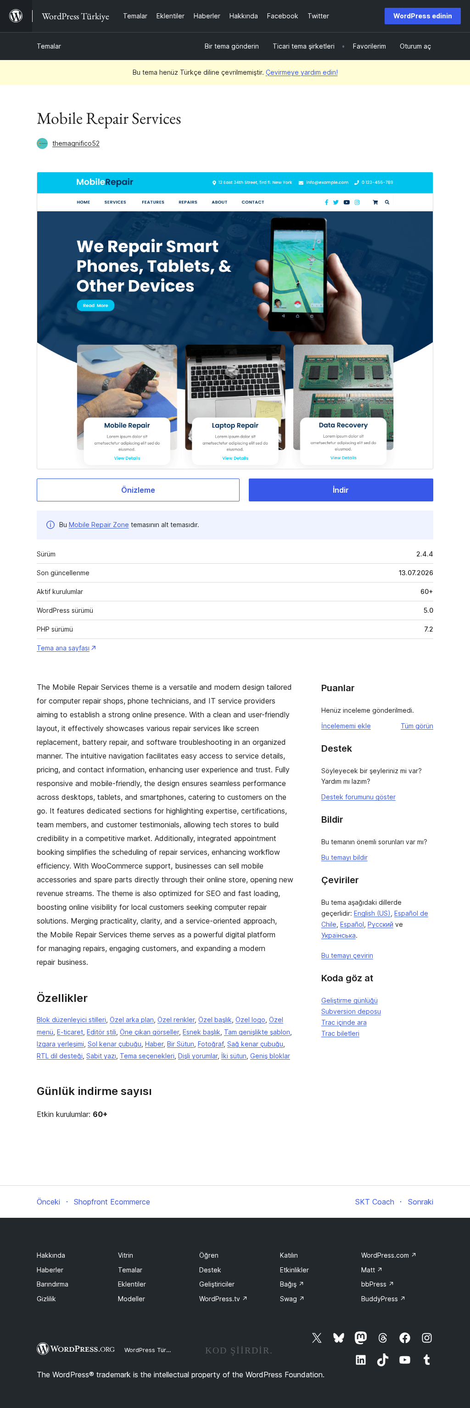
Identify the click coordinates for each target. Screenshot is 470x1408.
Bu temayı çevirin (347, 955)
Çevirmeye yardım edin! (302, 72)
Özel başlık (215, 1019)
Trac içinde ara (344, 1022)
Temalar (49, 46)
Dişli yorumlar (198, 1056)
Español (352, 924)
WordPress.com (389, 1255)
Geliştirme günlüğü (349, 1000)
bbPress (377, 1284)
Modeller (131, 1299)
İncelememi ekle (346, 726)
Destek (210, 1270)
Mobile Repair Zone (99, 524)
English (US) (372, 913)
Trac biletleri (340, 1033)
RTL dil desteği (60, 1056)
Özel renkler (176, 1019)
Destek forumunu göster (358, 797)
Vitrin (125, 1255)
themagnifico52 (76, 143)
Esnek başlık (201, 1032)
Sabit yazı (101, 1056)
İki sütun (233, 1056)
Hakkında (51, 1255)
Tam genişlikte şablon (257, 1032)
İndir (341, 490)
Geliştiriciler (217, 1284)
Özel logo (250, 1019)
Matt (372, 1270)
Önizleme (138, 490)
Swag (292, 1299)
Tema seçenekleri (147, 1056)
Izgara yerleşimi (60, 1044)
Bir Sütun (180, 1044)
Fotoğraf (211, 1044)
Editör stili (101, 1032)
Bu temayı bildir (344, 857)
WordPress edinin (422, 16)
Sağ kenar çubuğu (255, 1044)
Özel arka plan (132, 1019)
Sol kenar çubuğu (114, 1044)
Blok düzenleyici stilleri (71, 1019)
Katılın (289, 1255)
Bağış (292, 1284)
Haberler (50, 1270)
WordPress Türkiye (151, 1349)
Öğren (208, 1255)
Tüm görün (417, 726)
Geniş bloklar (270, 1056)
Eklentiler (132, 1284)
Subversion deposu (351, 1011)
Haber (154, 1044)
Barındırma (52, 1284)
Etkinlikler (294, 1270)
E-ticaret (70, 1032)
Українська (338, 935)
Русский (380, 924)
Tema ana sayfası (63, 648)
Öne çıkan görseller (149, 1032)
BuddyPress (383, 1299)
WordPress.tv (223, 1299)
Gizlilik (46, 1299)
